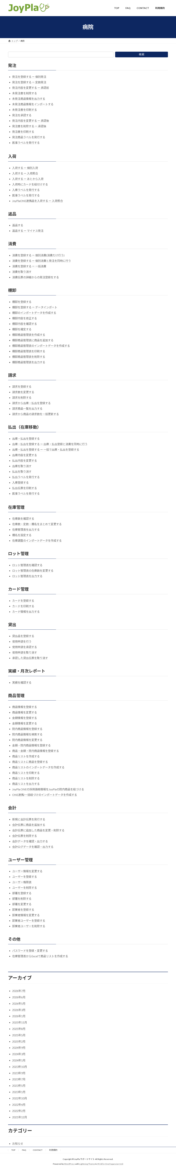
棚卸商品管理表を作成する (28, 334)
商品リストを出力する (26, 783)
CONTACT (37, 1150)
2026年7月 (18, 990)
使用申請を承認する (24, 647)
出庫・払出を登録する (26, 438)
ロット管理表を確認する (27, 565)
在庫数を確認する (23, 518)
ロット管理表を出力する (27, 576)
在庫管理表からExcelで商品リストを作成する (40, 956)
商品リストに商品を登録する (30, 761)
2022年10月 (19, 1098)
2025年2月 (18, 1041)
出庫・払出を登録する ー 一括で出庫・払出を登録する (45, 449)
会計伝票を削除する (24, 835)
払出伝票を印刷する (24, 488)
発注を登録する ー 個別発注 (29, 76)
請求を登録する (21, 386)
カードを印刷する (23, 606)
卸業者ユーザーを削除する (28, 926)
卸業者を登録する (23, 909)
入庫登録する (20, 482)
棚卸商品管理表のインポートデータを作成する (41, 345)
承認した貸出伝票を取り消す (30, 657)
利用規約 (53, 1150)
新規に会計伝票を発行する (28, 819)
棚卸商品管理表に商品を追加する (32, 340)
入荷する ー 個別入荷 (25, 167)
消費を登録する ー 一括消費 (29, 266)
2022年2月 (18, 1110)
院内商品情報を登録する (27, 728)
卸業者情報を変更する (26, 915)
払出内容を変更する (24, 460)
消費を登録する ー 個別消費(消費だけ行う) (38, 255)
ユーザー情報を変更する (27, 871)
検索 (141, 54)
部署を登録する (21, 893)
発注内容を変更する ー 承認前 (30, 87)
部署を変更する (21, 904)
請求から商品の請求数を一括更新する (35, 414)
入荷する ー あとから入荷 (27, 178)
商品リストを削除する (26, 778)
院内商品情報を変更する (27, 739)
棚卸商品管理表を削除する (28, 356)
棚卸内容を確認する (24, 323)
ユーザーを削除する (24, 887)
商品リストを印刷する (26, 772)
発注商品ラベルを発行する (28, 137)
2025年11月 (19, 1022)
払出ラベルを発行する (26, 477)
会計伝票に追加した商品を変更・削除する (38, 830)
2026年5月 (18, 1003)
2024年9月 (18, 1047)
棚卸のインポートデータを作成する (34, 312)
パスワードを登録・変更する (30, 950)
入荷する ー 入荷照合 (25, 173)
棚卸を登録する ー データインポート (34, 307)
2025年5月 (18, 1035)
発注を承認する (21, 115)
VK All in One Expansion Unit (110, 1164)
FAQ (24, 1150)
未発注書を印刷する (24, 109)
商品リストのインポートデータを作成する (38, 767)
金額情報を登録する (24, 717)
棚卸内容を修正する (24, 318)
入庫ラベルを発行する (26, 189)
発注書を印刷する (23, 131)
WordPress (69, 1164)
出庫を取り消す (21, 466)
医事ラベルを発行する (26, 142)
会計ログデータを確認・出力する (32, 846)
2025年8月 (18, 1028)
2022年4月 (18, 1104)
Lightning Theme (87, 1164)
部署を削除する (21, 898)
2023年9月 (18, 1073)
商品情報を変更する (24, 712)
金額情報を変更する (24, 723)
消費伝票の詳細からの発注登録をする (35, 277)
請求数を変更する (23, 392)
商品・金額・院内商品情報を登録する (35, 750)
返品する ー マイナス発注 (27, 230)
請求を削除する (21, 397)
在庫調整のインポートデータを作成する (37, 540)
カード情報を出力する (26, 611)
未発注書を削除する (24, 93)
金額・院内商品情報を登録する (31, 745)
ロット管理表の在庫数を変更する (32, 570)
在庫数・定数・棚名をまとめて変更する (37, 524)
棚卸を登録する (21, 301)
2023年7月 (18, 1079)
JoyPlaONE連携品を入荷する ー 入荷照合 (37, 200)
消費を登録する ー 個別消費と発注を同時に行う (41, 260)
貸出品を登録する (23, 636)
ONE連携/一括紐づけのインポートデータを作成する (44, 794)
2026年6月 (18, 997)
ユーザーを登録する (24, 876)
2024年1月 (18, 1060)
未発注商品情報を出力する (28, 98)
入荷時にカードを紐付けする (30, 184)
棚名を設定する (21, 535)
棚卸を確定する (21, 329)
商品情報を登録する (24, 706)
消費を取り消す (21, 271)
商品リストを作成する (26, 756)
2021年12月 (19, 1117)
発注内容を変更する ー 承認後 (30, 120)
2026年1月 (18, 1016)
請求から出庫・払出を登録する (31, 403)
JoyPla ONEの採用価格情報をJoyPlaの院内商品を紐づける (48, 789)
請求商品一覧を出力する (27, 408)
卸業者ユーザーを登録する (28, 920)
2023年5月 (18, 1085)
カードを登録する (23, 600)
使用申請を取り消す (24, 652)
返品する (17, 225)
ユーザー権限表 (21, 882)
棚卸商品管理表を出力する (28, 362)
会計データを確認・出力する (30, 841)
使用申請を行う (21, 641)
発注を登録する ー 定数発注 (29, 82)
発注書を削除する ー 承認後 (29, 126)
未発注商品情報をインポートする (32, 104)
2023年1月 (18, 1091)
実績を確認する (21, 682)
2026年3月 (18, 1009)
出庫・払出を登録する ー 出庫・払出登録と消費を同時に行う (49, 444)
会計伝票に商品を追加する (28, 824)
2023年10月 (19, 1066)
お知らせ (17, 1143)
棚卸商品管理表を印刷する (28, 351)
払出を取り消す (21, 471)
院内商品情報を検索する (27, 734)
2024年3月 (18, 1054)
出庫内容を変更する (24, 455)
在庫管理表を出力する (26, 529)
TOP (13, 1150)
